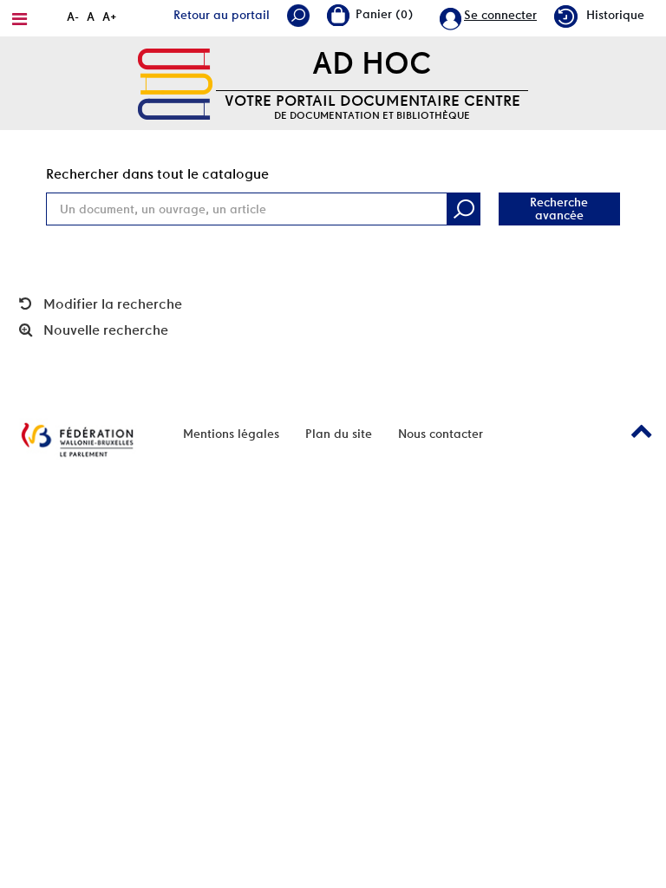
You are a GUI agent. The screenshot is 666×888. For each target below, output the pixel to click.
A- (73, 16)
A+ (109, 16)
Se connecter (500, 15)
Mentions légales (231, 434)
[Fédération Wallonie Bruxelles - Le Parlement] (77, 439)
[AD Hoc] (175, 82)
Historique (615, 15)
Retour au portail (221, 15)
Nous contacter (440, 434)
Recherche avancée (559, 208)
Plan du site (338, 434)
